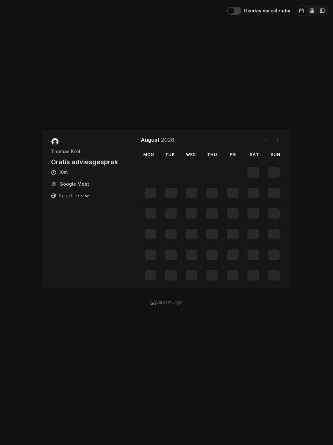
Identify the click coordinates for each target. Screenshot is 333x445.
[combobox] (59, 196)
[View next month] (278, 140)
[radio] (301, 11)
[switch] (234, 11)
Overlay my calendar (267, 10)
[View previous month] (266, 140)
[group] (312, 10)
